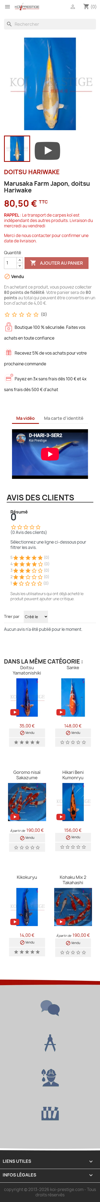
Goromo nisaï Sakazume (27, 775)
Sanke (73, 668)
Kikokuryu (27, 877)
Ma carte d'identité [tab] (63, 418)
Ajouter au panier (56, 263)
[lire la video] (47, 150)
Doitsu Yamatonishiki (27, 670)
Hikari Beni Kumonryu (73, 775)
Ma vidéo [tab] (25, 418)
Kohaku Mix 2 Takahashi (73, 880)
